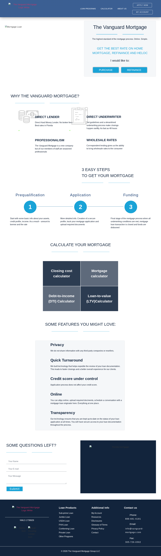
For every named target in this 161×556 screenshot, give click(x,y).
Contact (94, 532)
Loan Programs (88, 9)
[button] (142, 5)
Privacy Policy (97, 529)
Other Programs (66, 536)
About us (121, 9)
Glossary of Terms (99, 525)
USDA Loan (64, 521)
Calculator (106, 9)
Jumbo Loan (64, 517)
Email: (133, 524)
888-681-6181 (133, 519)
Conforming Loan (66, 529)
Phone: (133, 515)
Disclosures (96, 521)
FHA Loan (63, 525)
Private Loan (64, 532)
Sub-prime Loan (66, 513)
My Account (96, 513)
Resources (96, 517)
